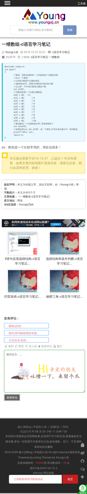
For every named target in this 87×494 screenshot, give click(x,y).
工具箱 (82, 3)
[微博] (83, 453)
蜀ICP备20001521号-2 (43, 468)
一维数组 (54, 57)
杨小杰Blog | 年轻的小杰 (32, 426)
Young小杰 (11, 52)
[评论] (83, 469)
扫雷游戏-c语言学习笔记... (22, 296)
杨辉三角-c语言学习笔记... (64, 296)
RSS (65, 426)
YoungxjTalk (26, 204)
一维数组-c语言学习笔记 (26, 44)
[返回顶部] (83, 477)
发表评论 (12, 397)
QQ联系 (54, 426)
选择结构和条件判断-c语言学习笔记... (64, 260)
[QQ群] (83, 445)
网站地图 (48, 472)
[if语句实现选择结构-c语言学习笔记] (22, 243)
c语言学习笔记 (61, 52)
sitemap (38, 472)
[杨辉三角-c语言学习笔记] (64, 281)
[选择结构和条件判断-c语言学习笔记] (64, 243)
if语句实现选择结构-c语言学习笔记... (22, 260)
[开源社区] (83, 461)
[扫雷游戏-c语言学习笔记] (22, 281)
